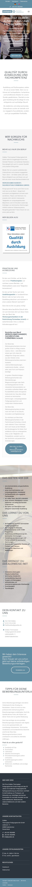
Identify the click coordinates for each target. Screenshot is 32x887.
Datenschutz (6, 870)
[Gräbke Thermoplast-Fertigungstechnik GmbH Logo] (13, 11)
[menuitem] (8, 1)
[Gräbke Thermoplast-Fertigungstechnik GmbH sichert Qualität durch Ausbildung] (16, 238)
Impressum (5, 867)
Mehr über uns (16, 55)
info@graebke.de (9, 837)
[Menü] (29, 11)
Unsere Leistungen (15, 50)
